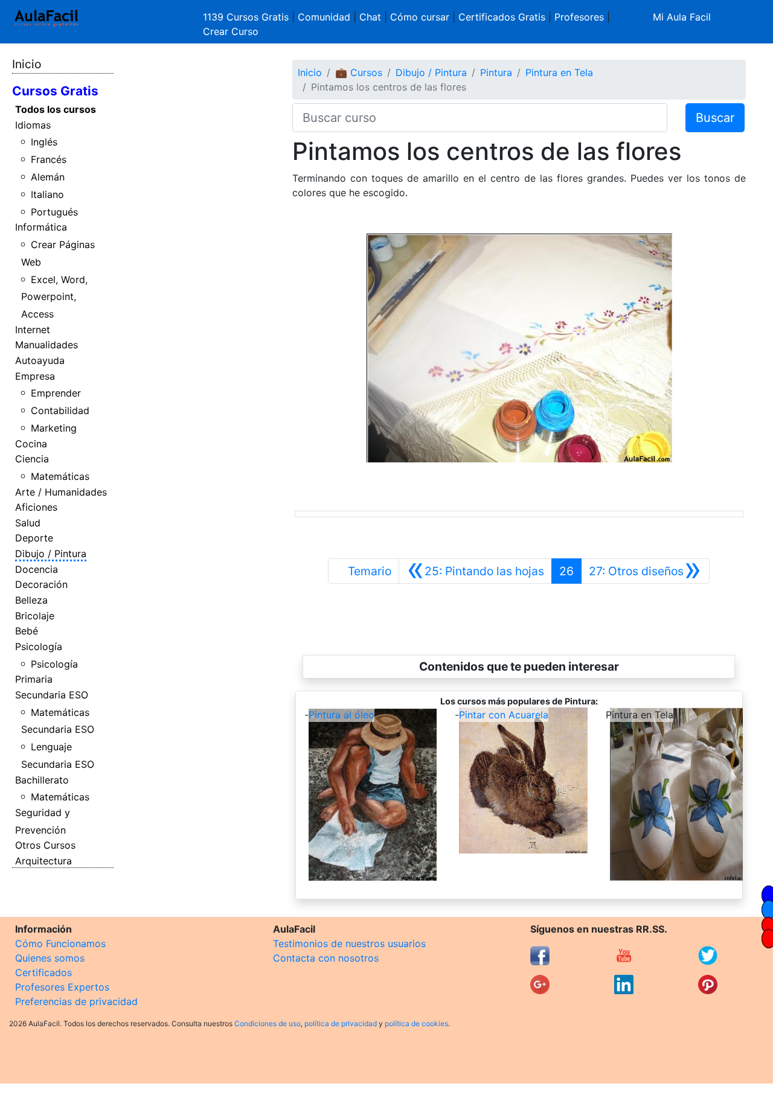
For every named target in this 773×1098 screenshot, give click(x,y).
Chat (370, 17)
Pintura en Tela (559, 72)
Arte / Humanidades (61, 492)
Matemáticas (60, 476)
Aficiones (36, 507)
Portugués (54, 212)
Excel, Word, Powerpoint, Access (54, 297)
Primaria (34, 679)
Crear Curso (230, 31)
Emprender (56, 393)
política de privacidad (340, 1023)
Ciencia (32, 459)
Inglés (44, 142)
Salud (27, 523)
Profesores (579, 17)
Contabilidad (60, 410)
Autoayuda (40, 360)
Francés (48, 159)
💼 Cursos (358, 72)
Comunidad (324, 17)
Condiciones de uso (267, 1023)
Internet (32, 330)
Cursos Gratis (55, 90)
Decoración (41, 584)
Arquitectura (43, 861)
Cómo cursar (419, 17)
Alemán (48, 177)
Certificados (43, 972)
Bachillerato (42, 780)
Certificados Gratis (501, 17)
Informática (41, 227)
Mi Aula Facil (682, 17)
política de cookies (416, 1023)
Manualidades (46, 345)
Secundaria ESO (51, 695)
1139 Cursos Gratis (247, 17)
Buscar (715, 117)
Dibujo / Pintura (50, 553)
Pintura (496, 72)
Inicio (26, 64)
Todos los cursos (55, 109)
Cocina (31, 444)
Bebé (26, 631)
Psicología (38, 646)
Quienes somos (50, 958)
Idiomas (33, 125)
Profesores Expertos (62, 987)
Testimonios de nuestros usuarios (349, 943)
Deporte (34, 538)
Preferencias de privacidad (76, 1001)
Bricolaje (34, 616)
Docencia (36, 569)
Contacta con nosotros (326, 958)
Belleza (31, 600)
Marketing (54, 428)
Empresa (35, 376)
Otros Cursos (45, 845)
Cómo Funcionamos (60, 943)
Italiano (47, 194)
